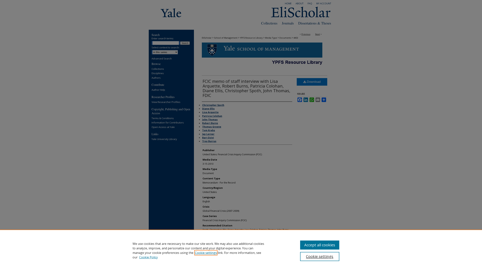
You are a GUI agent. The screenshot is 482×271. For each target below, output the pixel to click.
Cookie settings (206, 253)
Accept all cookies (319, 244)
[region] (241, 250)
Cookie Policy (148, 257)
